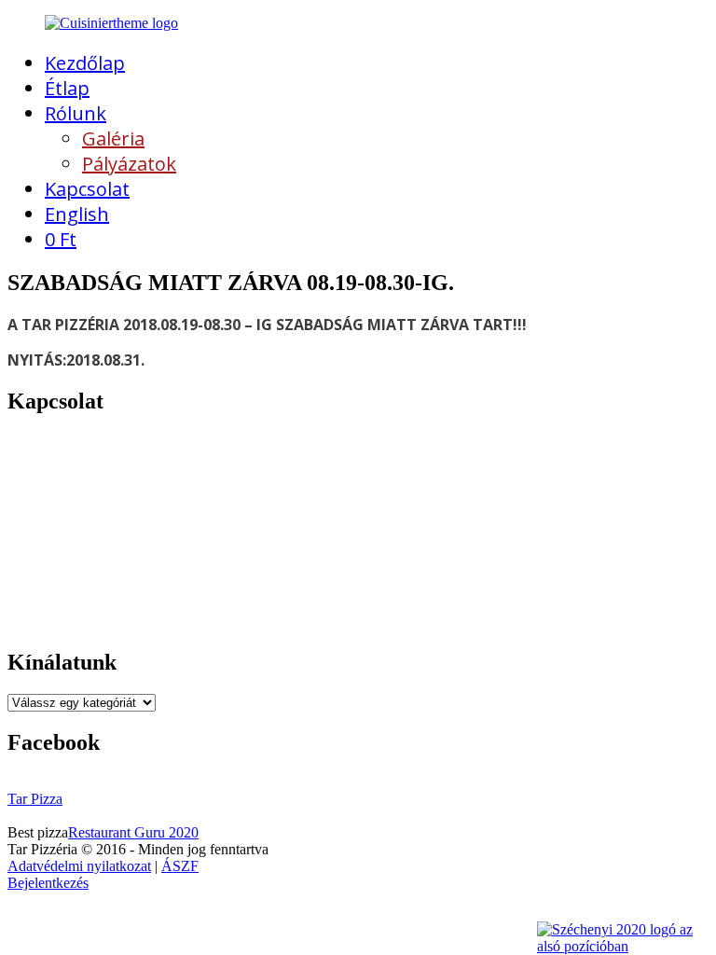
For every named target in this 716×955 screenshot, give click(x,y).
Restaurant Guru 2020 (133, 832)
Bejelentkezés (48, 883)
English (77, 214)
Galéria (113, 138)
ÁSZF (180, 866)
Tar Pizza (34, 799)
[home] (111, 23)
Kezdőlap (85, 63)
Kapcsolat (87, 188)
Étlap (67, 88)
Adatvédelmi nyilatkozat (79, 866)
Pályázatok (129, 163)
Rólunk (75, 113)
